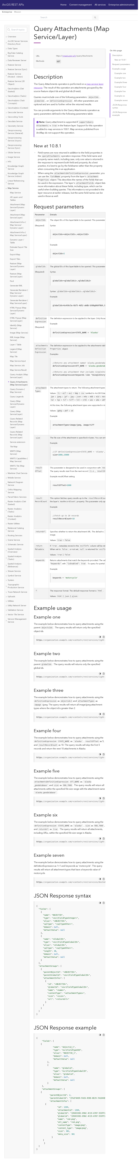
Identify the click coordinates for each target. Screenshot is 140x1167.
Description (117, 55)
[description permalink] (65, 77)
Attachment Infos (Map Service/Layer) (18, 234)
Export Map (15, 254)
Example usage (119, 69)
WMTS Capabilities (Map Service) (19, 460)
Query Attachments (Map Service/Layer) (19, 383)
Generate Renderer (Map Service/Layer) (19, 302)
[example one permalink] (62, 617)
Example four (120, 87)
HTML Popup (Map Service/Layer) (18, 319)
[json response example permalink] (99, 1028)
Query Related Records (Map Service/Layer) (16, 434)
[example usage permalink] (74, 608)
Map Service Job (17, 365)
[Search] (95, 17)
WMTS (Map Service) (15, 453)
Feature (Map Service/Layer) (16, 275)
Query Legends (17, 396)
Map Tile (14, 356)
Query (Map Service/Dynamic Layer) (17, 404)
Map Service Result (18, 370)
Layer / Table (15, 344)
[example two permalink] (62, 653)
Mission (17, 12)
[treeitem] (17, 37)
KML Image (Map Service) (17, 339)
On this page (116, 50)
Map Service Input (18, 361)
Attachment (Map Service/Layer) (17, 216)
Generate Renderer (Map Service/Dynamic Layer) (19, 293)
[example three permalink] (65, 690)
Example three (121, 82)
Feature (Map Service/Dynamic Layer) (17, 266)
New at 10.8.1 (120, 60)
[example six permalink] (59, 815)
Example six (120, 96)
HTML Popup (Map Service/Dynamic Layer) (18, 310)
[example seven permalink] (66, 855)
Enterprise (7, 12)
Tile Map (14, 446)
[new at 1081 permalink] (64, 146)
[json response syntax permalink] (93, 896)
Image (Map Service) (19, 332)
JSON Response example (119, 114)
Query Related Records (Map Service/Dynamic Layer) (17, 423)
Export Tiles (15, 259)
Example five (120, 91)
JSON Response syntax (119, 106)
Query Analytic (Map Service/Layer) (19, 376)
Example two (120, 78)
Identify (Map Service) (16, 327)
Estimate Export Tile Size (18, 249)
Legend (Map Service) (16, 351)
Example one (120, 73)
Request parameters (121, 64)
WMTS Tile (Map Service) (17, 467)
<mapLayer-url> (69, 56)
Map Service (15, 192)
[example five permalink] (62, 771)
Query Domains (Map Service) (17, 391)
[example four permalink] (63, 730)
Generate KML (16, 285)
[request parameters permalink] (86, 207)
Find (12, 281)
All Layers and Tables (16, 199)
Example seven (121, 100)
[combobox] (17, 29)
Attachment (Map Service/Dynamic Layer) (17, 207)
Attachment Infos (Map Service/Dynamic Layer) (18, 225)
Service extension (17, 442)
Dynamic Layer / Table (17, 241)
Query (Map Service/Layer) (16, 413)
